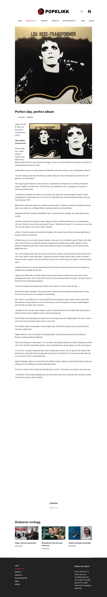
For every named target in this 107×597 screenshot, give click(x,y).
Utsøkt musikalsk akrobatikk (79, 543)
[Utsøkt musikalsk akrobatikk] (80, 533)
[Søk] (82, 11)
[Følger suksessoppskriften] (27, 533)
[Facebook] (89, 11)
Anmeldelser (30, 21)
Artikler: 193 (53, 508)
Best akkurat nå (69, 21)
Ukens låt (55, 21)
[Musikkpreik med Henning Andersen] (53, 533)
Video (83, 21)
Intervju (44, 21)
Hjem (20, 21)
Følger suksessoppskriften (25, 543)
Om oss (91, 21)
